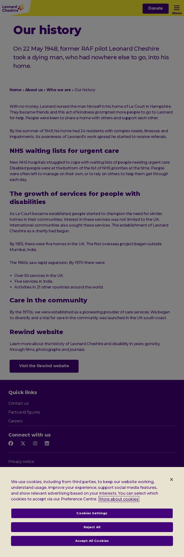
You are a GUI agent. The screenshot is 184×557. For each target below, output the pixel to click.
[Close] (171, 479)
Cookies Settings (91, 513)
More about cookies (118, 499)
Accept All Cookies (92, 541)
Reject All (92, 527)
